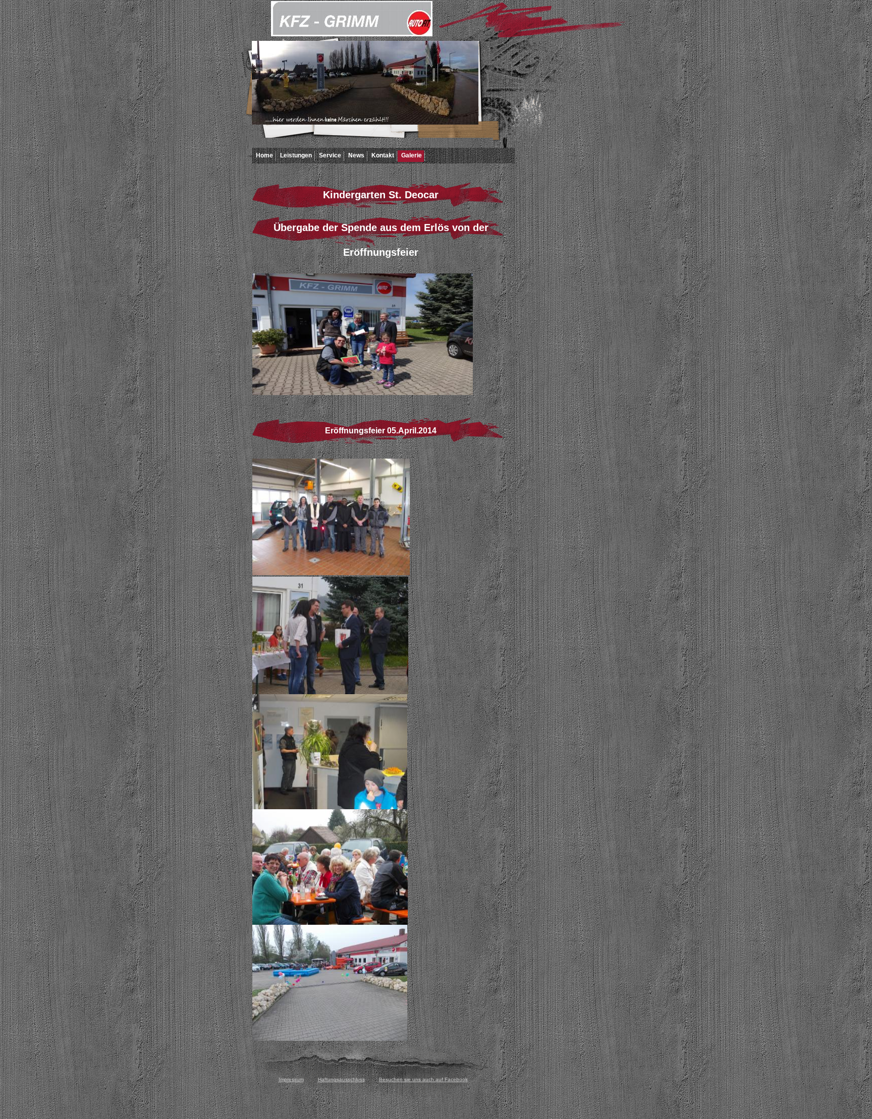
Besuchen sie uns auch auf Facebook (423, 1079)
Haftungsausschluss (341, 1079)
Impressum (291, 1079)
